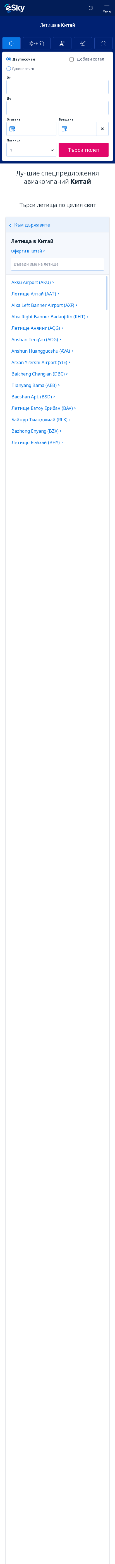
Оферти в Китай (26, 251)
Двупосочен (23, 59)
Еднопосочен (23, 68)
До (9, 98)
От (9, 78)
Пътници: (14, 140)
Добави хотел (90, 59)
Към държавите (32, 225)
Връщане (66, 119)
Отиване (13, 119)
